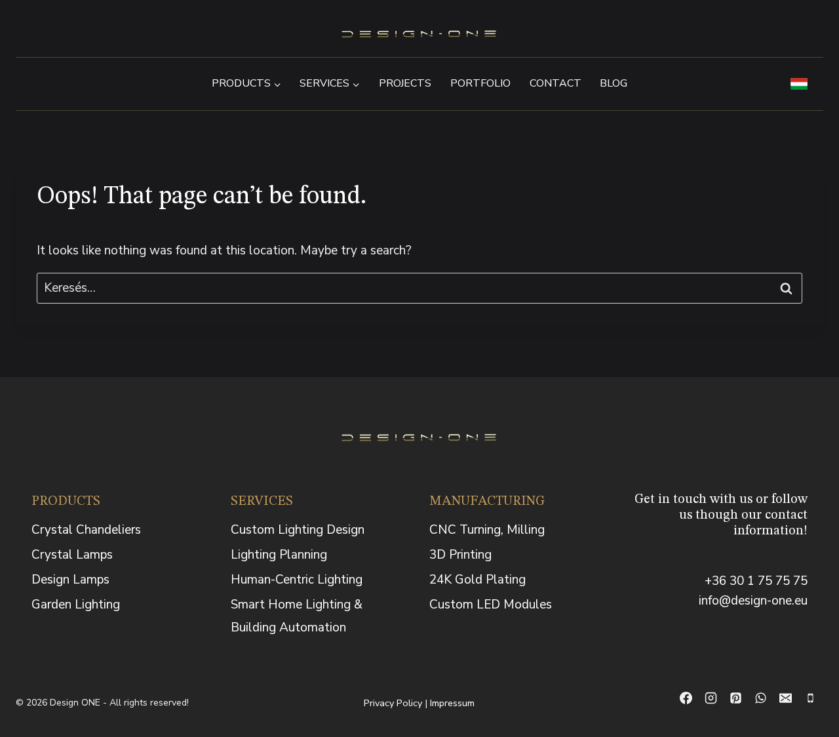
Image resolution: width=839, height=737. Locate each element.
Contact (555, 83)
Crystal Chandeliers (86, 529)
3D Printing (460, 554)
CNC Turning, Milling (487, 529)
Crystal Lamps (72, 554)
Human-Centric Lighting (296, 579)
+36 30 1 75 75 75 (756, 580)
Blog (613, 83)
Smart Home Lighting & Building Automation (296, 615)
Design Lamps (70, 579)
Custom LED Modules (490, 604)
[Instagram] (711, 698)
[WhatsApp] (761, 698)
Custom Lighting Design (297, 529)
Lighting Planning (279, 554)
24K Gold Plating (477, 579)
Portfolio (480, 83)
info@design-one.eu (753, 600)
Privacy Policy (393, 702)
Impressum (452, 702)
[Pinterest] (736, 698)
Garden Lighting (75, 604)
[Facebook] (686, 698)
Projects (405, 83)
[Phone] (810, 698)
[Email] (785, 698)
